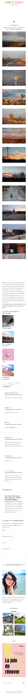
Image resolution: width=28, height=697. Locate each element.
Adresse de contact (7, 536)
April (6, 422)
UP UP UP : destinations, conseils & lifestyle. (14, 9)
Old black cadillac (6, 328)
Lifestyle (11, 384)
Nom (4, 530)
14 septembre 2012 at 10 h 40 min (13, 439)
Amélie (6, 407)
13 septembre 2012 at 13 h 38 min (13, 424)
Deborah (7, 437)
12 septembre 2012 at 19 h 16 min (13, 409)
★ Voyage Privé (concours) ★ (6, 378)
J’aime (4, 361)
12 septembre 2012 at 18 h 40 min (13, 394)
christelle (7, 456)
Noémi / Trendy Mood (10, 393)
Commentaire (5, 548)
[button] (14, 22)
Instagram (14, 611)
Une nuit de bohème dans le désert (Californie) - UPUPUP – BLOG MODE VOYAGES (13, 497)
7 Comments (17, 382)
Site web (4, 542)
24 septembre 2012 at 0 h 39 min (13, 472)
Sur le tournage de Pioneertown (7, 344)
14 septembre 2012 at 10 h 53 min (13, 457)
